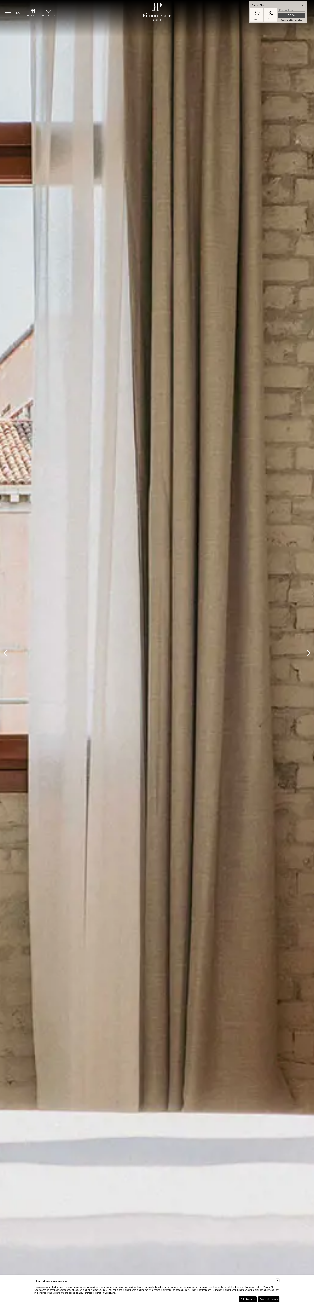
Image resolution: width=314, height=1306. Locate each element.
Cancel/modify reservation (291, 20)
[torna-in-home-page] (157, 12)
